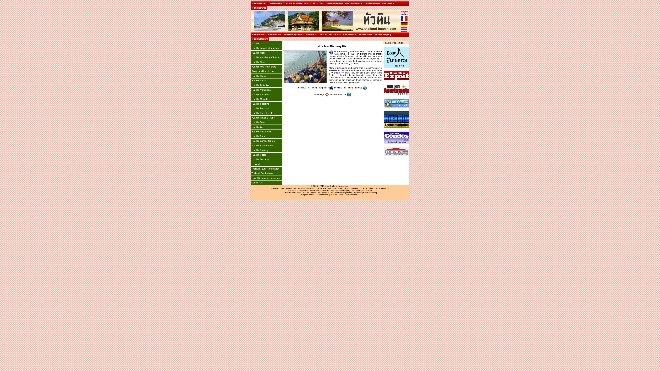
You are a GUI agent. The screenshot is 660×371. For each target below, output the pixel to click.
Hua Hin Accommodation (298, 190)
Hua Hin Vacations (354, 193)
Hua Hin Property (383, 34)
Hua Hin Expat (358, 190)
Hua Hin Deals (328, 190)
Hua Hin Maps (275, 3)
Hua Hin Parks (259, 8)
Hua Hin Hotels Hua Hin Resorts (374, 188)
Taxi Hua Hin (353, 188)
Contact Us (257, 182)
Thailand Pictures (352, 195)
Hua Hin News (365, 34)
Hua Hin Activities (293, 3)
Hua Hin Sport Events (262, 113)
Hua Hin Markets (260, 39)
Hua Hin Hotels (259, 3)
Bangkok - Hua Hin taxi (262, 71)
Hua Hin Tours (259, 34)
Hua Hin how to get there (263, 66)
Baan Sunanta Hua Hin (290, 188)
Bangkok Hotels (307, 195)
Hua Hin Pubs (349, 34)
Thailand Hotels (322, 195)
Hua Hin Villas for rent (262, 145)
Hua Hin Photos (372, 3)
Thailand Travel (336, 195)
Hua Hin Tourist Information (265, 48)
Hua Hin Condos (309, 193)
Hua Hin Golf (388, 3)
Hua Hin (255, 43)
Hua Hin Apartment (323, 188)
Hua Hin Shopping (260, 104)
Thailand (255, 164)
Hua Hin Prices (258, 155)
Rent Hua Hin (315, 190)
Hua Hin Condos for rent (263, 141)
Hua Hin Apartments (294, 34)
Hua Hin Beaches (334, 3)
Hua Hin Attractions (314, 3)
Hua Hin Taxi (312, 34)
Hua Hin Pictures (340, 188)
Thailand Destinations (262, 173)
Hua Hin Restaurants (330, 34)
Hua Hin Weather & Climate (265, 57)
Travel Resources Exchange (265, 178)
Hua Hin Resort (307, 188)
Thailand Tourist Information (265, 168)
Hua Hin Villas (275, 34)
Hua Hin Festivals (353, 3)
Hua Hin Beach (369, 193)
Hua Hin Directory (260, 159)
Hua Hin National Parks (263, 117)
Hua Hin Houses (338, 193)
